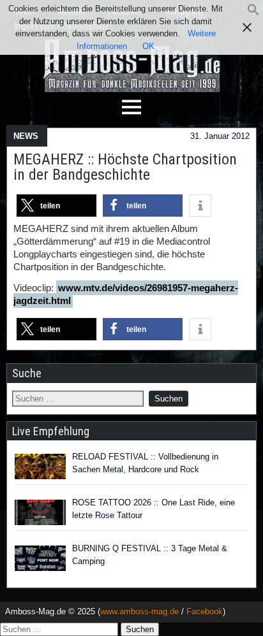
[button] (253, 13)
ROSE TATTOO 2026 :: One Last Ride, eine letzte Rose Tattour (153, 509)
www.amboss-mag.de (139, 611)
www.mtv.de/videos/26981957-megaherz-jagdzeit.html (125, 294)
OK (148, 46)
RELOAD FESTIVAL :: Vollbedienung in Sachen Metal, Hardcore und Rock (145, 463)
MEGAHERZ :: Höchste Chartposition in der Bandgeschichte (125, 167)
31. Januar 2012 (220, 136)
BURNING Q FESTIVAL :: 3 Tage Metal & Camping (149, 555)
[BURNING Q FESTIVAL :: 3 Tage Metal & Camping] (40, 558)
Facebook (204, 611)
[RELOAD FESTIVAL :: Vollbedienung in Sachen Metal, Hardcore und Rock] (40, 466)
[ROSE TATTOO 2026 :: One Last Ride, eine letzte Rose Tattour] (40, 512)
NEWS (25, 136)
